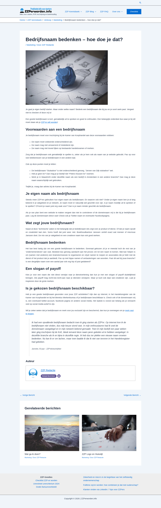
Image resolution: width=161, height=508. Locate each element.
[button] (140, 2)
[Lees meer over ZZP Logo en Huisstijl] (109, 433)
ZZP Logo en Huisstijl (92, 454)
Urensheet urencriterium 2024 (46, 484)
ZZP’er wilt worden (49, 122)
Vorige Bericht (27, 395)
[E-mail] (59, 376)
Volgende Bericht (132, 395)
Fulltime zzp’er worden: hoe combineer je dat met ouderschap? (110, 485)
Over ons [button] (116, 11)
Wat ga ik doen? (32, 454)
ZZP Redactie (48, 370)
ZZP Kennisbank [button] (72, 11)
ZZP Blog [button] (90, 11)
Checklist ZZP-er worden (46, 480)
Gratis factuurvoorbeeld (46, 487)
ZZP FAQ (104, 11)
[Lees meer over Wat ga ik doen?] (52, 433)
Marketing (31, 45)
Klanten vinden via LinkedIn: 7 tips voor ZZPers (104, 489)
